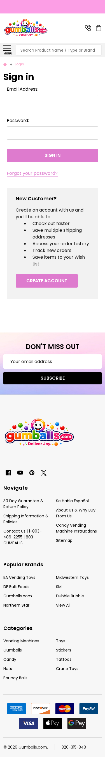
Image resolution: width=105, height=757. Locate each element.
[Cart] (99, 28)
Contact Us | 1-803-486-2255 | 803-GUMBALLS (22, 537)
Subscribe (53, 378)
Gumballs (12, 650)
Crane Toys (67, 668)
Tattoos (63, 659)
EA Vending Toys (19, 577)
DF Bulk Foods (16, 586)
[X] (44, 473)
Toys (60, 641)
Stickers (63, 650)
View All (63, 605)
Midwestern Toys (72, 577)
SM (59, 586)
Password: (18, 120)
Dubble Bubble (70, 596)
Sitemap (64, 540)
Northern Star (16, 605)
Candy (9, 659)
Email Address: (22, 89)
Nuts (7, 668)
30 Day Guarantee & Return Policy (23, 504)
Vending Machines (21, 641)
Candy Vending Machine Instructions (76, 528)
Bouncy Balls (15, 678)
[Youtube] (20, 473)
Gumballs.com (17, 596)
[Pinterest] (32, 473)
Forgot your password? (32, 173)
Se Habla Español (72, 501)
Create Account (46, 280)
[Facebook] (8, 473)
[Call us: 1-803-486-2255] (88, 28)
